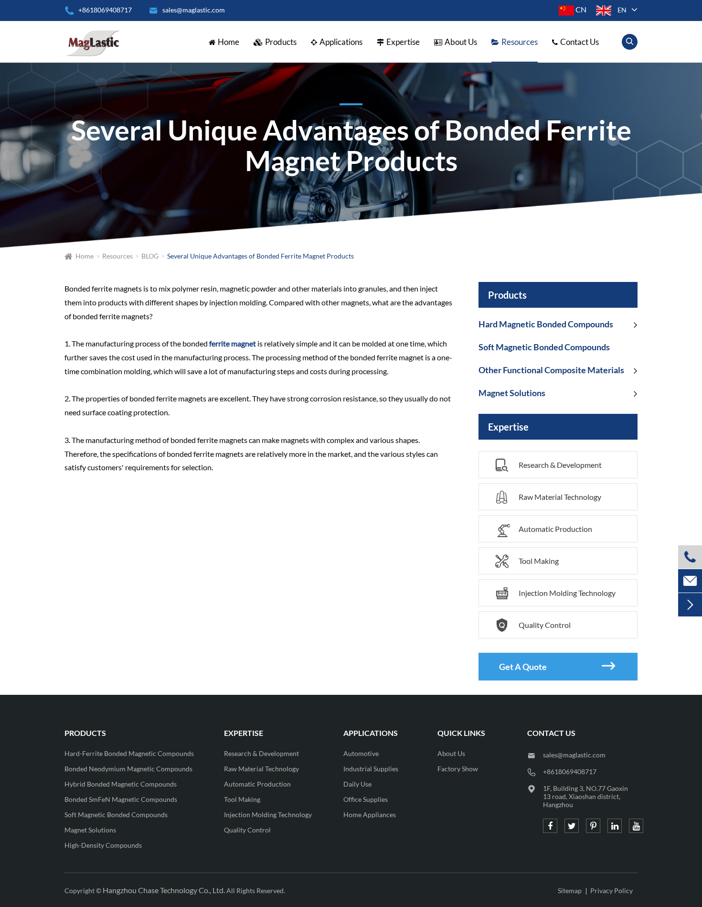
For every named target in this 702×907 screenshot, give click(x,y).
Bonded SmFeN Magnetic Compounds (120, 799)
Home (228, 42)
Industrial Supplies (370, 769)
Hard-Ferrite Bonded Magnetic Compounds (129, 753)
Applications (340, 42)
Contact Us (579, 42)
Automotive (361, 753)
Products (281, 42)
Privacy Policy (611, 890)
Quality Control (533, 625)
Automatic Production (543, 531)
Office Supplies (365, 799)
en (622, 10)
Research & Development (548, 465)
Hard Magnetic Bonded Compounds (546, 324)
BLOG (150, 256)
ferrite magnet (232, 343)
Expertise (403, 42)
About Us (461, 42)
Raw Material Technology (548, 497)
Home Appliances (369, 814)
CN (580, 9)
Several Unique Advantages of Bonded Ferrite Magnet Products (260, 256)
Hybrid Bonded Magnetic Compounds (120, 784)
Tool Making (527, 561)
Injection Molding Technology (555, 593)
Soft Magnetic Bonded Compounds (544, 347)
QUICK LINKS (461, 732)
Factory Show (457, 769)
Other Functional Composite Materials (551, 370)
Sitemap (570, 890)
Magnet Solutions (512, 393)
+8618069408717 (98, 10)
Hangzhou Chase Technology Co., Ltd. (164, 890)
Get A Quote (557, 666)
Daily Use (357, 784)
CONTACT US (551, 732)
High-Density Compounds (103, 845)
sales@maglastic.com (574, 755)
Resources (519, 42)
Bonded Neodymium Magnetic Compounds (128, 769)
